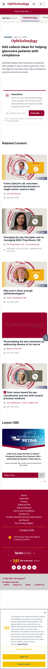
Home (6, 584)
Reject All (24, 657)
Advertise (24, 498)
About (24, 495)
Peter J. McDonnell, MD (16, 298)
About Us (17, 584)
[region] (24, 639)
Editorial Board (24, 507)
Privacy (24, 501)
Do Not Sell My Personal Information (24, 517)
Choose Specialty (21, 11)
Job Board (24, 520)
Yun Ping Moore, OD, (15, 244)
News (28, 584)
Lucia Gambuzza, (14, 402)
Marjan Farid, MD (14, 348)
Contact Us (24, 513)
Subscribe (35, 113)
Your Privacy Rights (24, 523)
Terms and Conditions (24, 510)
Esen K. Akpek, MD (30, 402)
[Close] (45, 613)
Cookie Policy (22, 644)
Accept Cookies (24, 664)
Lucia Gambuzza (14, 193)
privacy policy (14, 121)
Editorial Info (24, 504)
